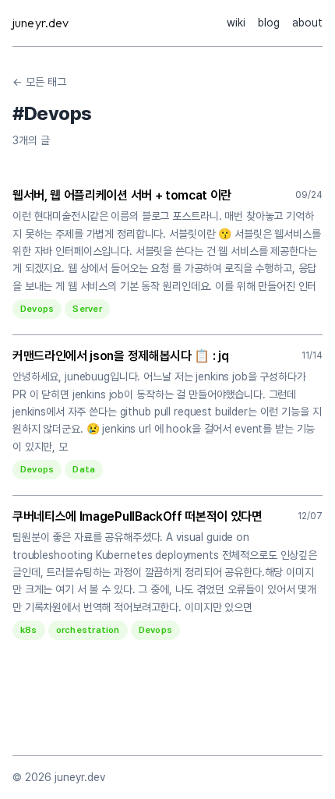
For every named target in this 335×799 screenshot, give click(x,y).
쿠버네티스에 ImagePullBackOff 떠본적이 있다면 (137, 516)
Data (83, 469)
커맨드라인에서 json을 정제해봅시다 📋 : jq (120, 355)
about (307, 22)
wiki (236, 22)
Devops (37, 308)
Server (86, 308)
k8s (28, 629)
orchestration (88, 629)
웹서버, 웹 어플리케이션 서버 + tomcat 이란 (121, 195)
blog (269, 22)
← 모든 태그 (39, 82)
